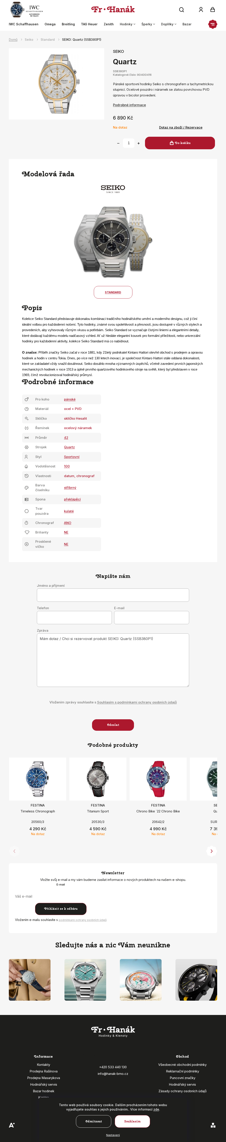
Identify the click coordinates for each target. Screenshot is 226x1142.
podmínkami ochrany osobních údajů (83, 920)
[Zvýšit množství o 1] (139, 143)
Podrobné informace (129, 105)
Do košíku (182, 143)
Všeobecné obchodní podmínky (182, 1065)
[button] (211, 851)
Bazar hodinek (43, 1091)
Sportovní (71, 457)
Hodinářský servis (43, 1084)
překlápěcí (72, 499)
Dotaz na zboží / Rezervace (180, 127)
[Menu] (212, 24)
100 (67, 466)
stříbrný (70, 487)
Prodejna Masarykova (43, 1078)
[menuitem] (25, 24)
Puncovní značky (182, 1078)
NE (66, 532)
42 (66, 437)
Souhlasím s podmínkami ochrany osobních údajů (137, 702)
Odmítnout (93, 1121)
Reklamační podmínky (182, 1071)
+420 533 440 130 (113, 1067)
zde (156, 1109)
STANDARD (113, 292)
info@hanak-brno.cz (113, 1074)
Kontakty (43, 1065)
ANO (67, 523)
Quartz (69, 447)
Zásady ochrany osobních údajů (182, 1091)
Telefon (43, 608)
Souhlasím (132, 1121)
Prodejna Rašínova (44, 1071)
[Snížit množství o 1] (118, 143)
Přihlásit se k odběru (60, 909)
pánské (69, 399)
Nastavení (113, 1135)
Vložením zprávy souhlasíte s (113, 702)
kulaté (69, 511)
